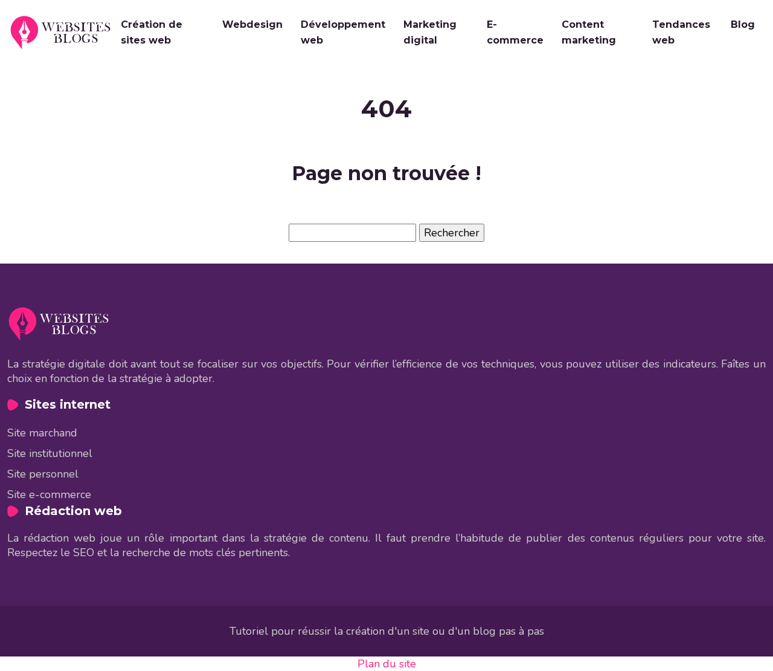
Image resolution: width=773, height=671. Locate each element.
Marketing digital (430, 32)
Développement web (343, 32)
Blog (743, 24)
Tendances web (681, 32)
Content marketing (589, 32)
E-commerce (515, 32)
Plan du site (387, 663)
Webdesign (252, 24)
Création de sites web (151, 32)
